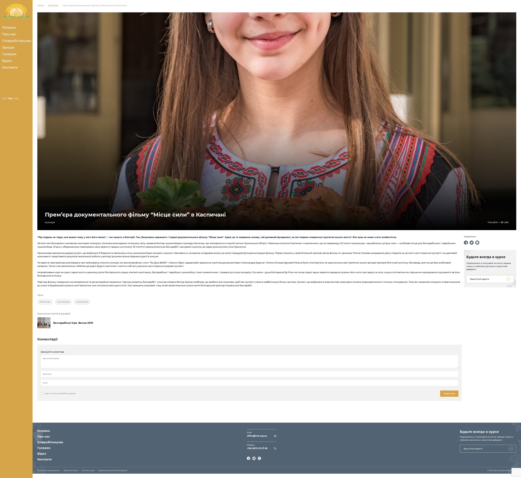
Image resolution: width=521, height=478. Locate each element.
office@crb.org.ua (257, 436)
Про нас (9, 34)
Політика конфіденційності (48, 470)
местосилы (63, 302)
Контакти (10, 67)
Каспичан (44, 302)
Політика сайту (88, 470)
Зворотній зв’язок (71, 470)
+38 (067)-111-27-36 (257, 448)
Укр (10, 98)
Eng (16, 98)
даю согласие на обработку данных (60, 393)
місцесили (82, 302)
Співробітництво (16, 41)
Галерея (9, 54)
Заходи (8, 47)
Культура (53, 5)
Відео (7, 61)
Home (40, 5)
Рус (4, 98)
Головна (9, 27)
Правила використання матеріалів (112, 470)
